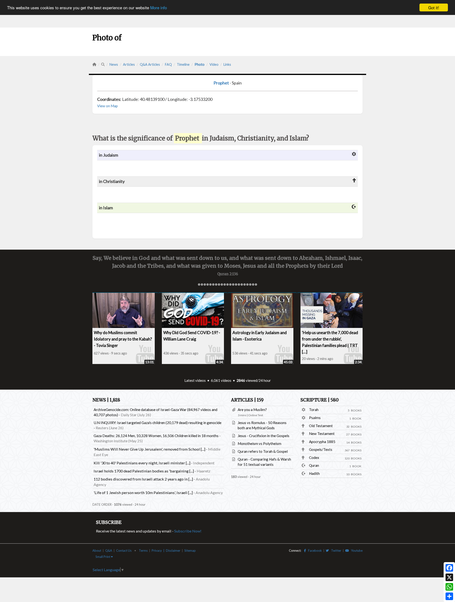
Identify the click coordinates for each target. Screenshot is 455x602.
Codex (314, 457)
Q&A (108, 550)
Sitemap (190, 550)
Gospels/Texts (320, 449)
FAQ (168, 64)
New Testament (322, 433)
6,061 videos (221, 380)
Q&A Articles (150, 64)
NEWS (106, 400)
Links (227, 64)
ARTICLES (247, 400)
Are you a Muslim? (252, 409)
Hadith (314, 473)
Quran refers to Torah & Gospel (263, 451)
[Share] (449, 596)
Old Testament (321, 426)
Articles (129, 64)
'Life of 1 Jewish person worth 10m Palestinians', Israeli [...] (143, 492)
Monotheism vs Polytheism (259, 443)
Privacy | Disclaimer (166, 550)
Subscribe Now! (187, 531)
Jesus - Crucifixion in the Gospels (263, 436)
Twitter (335, 550)
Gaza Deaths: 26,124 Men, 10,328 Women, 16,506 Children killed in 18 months (156, 436)
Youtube (356, 550)
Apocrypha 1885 (322, 441)
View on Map (107, 106)
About (96, 550)
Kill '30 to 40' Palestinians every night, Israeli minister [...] (142, 463)
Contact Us (124, 550)
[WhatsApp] (449, 587)
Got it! (433, 7)
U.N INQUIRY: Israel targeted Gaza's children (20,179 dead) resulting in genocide (157, 422)
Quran (314, 465)
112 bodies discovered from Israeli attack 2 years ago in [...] (143, 479)
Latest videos (195, 380)
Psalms (315, 417)
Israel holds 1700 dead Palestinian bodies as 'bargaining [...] (144, 471)
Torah (313, 409)
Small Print (103, 557)
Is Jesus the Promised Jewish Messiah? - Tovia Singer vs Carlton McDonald (181, 339)
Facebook (314, 550)
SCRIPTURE (319, 400)
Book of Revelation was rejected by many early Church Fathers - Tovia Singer (254, 339)
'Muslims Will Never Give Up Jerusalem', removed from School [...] (149, 449)
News (113, 64)
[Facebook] (449, 568)
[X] (449, 577)
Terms (143, 550)
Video (213, 64)
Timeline (183, 64)
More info (158, 8)
